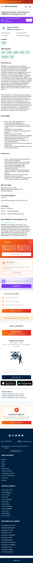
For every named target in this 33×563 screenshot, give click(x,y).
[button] (16, 2)
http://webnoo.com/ (7, 222)
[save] (25, 6)
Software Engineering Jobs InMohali (12, 395)
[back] (2, 6)
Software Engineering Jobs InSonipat (13, 394)
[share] (30, 6)
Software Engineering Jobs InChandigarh (14, 397)
